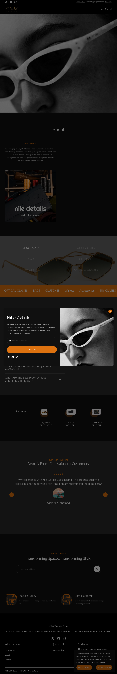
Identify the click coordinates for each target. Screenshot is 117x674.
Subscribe (32, 350)
